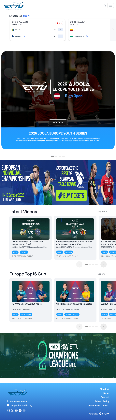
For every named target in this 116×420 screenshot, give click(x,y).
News (106, 393)
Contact (105, 397)
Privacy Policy (102, 401)
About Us (104, 388)
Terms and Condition (98, 405)
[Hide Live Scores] (62, 45)
